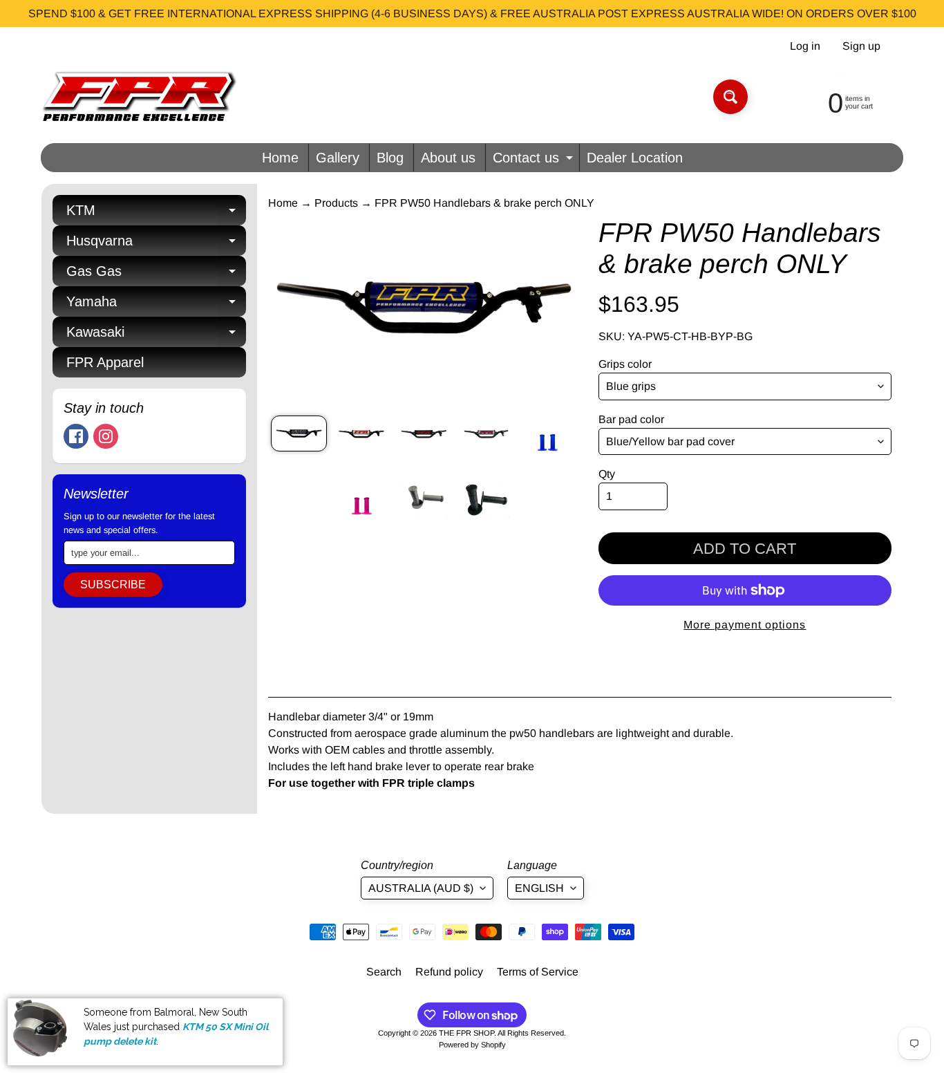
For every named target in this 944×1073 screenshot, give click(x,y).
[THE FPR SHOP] (139, 97)
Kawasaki (156, 335)
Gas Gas (156, 274)
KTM (156, 214)
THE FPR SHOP (466, 1033)
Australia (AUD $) (420, 888)
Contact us (534, 160)
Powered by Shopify (472, 1045)
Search (384, 972)
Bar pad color (631, 419)
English (539, 888)
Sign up (861, 46)
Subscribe (113, 584)
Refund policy (449, 972)
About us (448, 157)
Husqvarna (156, 244)
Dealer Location (635, 157)
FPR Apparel (105, 362)
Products (336, 203)
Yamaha (156, 305)
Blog (390, 157)
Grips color (625, 364)
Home (280, 157)
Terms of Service (537, 972)
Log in (805, 46)
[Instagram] (105, 436)
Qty (606, 474)
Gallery (337, 157)
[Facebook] (76, 436)
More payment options (744, 625)
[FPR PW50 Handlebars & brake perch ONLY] (299, 433)
